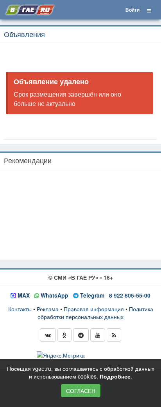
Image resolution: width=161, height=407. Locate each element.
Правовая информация (94, 309)
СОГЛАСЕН (80, 391)
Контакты (20, 309)
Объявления (24, 34)
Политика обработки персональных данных (95, 313)
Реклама (48, 309)
